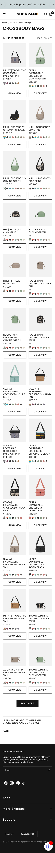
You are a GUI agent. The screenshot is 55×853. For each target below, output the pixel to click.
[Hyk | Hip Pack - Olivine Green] (40, 214)
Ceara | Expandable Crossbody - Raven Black (36, 563)
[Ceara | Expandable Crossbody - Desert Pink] (40, 487)
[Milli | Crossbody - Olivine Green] (14, 163)
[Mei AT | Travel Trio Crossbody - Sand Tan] (14, 600)
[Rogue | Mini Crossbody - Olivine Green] (14, 319)
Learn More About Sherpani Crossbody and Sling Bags (22, 721)
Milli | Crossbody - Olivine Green (14, 180)
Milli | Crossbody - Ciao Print (40, 180)
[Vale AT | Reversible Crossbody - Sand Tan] (40, 373)
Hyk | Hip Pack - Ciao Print (12, 231)
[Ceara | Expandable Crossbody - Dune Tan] (14, 543)
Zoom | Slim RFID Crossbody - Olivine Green (38, 672)
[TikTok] (24, 783)
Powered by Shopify (43, 842)
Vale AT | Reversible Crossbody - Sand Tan (40, 392)
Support (9, 819)
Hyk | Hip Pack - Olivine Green (38, 231)
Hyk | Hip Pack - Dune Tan (12, 282)
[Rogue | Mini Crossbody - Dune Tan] (40, 265)
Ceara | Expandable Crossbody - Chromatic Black (39, 449)
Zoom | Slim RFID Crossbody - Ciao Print (39, 618)
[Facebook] (6, 783)
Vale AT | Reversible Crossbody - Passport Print (12, 449)
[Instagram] (12, 783)
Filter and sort (15, 38)
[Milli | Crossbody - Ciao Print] (40, 163)
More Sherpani (14, 809)
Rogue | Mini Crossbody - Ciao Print (39, 337)
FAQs (6, 731)
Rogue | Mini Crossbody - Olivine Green (12, 337)
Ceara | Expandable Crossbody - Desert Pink (36, 506)
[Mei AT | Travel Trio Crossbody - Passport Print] (14, 55)
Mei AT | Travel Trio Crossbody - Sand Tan (14, 618)
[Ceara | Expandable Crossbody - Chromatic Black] (40, 430)
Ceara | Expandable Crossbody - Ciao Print (14, 506)
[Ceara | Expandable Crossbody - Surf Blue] (14, 373)
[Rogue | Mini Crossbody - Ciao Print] (40, 319)
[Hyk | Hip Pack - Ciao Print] (14, 214)
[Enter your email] (49, 770)
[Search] (45, 14)
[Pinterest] (18, 783)
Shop (7, 798)
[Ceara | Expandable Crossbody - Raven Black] (40, 543)
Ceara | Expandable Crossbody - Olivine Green (37, 74)
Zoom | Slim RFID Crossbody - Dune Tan (14, 672)
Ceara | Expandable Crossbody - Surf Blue (14, 392)
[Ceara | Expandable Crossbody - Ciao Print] (14, 487)
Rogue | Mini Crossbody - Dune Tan (40, 283)
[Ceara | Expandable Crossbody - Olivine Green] (40, 55)
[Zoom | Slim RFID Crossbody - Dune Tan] (14, 654)
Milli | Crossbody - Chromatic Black (14, 128)
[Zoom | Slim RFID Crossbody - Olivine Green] (40, 654)
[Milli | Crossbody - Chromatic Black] (14, 111)
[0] (50, 14)
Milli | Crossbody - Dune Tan (40, 128)
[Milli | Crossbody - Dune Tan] (40, 111)
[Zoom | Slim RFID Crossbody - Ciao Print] (40, 600)
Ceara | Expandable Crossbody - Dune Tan (14, 563)
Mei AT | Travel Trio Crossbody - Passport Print (14, 73)
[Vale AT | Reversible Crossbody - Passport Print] (14, 430)
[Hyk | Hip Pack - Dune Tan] (14, 265)
